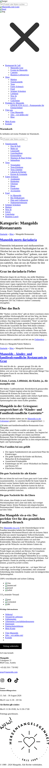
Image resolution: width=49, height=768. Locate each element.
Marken (13, 79)
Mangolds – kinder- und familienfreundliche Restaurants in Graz (23, 357)
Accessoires (15, 191)
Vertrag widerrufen (11, 646)
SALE (13, 98)
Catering (14, 72)
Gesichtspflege (16, 153)
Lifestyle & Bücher (18, 172)
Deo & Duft (15, 146)
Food (12, 89)
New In (13, 96)
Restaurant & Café (13, 65)
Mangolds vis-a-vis (11, 528)
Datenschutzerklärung (14, 626)
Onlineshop (39, 339)
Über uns (9, 110)
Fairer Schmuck (17, 86)
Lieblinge (14, 93)
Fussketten (14, 188)
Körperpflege (15, 155)
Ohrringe (14, 184)
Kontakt (8, 124)
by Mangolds (15, 195)
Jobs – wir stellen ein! (19, 115)
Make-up (14, 148)
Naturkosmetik (16, 82)
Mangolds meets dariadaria (18, 239)
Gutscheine (15, 101)
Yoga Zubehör (16, 170)
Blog (12, 117)
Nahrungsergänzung (18, 202)
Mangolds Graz (16, 68)
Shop (7, 77)
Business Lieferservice (19, 75)
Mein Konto (10, 121)
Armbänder (15, 179)
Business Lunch (11, 216)
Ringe (12, 186)
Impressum (9, 624)
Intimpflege (15, 160)
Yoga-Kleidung (16, 167)
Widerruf (9, 614)
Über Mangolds (16, 112)
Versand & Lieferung (14, 617)
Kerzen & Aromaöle (18, 174)
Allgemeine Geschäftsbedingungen (19, 621)
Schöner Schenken (18, 91)
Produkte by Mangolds (14, 103)
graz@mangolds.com (9, 672)
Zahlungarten (10, 619)
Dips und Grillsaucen (19, 200)
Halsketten (14, 181)
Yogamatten (15, 165)
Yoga (12, 84)
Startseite (3, 234)
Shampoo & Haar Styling (20, 158)
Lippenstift (14, 151)
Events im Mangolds (18, 70)
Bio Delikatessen (17, 198)
